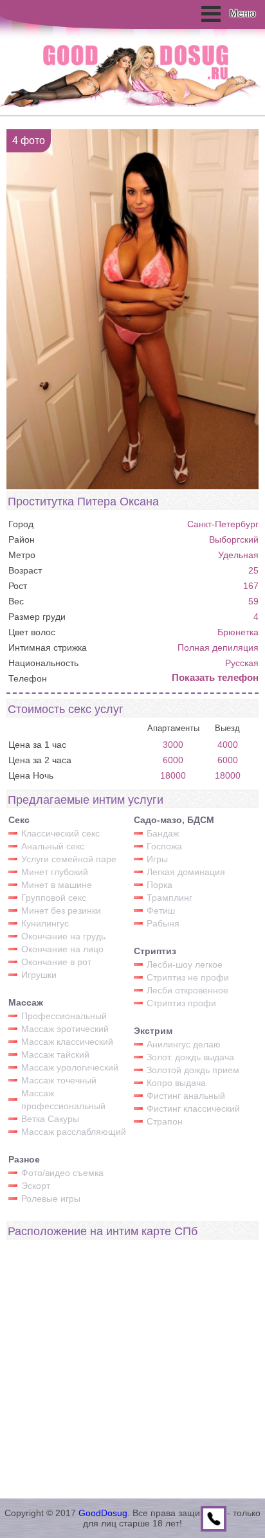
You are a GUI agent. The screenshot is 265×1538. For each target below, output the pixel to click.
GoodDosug (102, 1513)
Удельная (238, 555)
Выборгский (234, 539)
